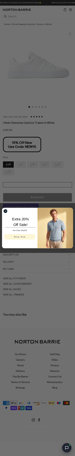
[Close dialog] (5, 211)
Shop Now (20, 237)
